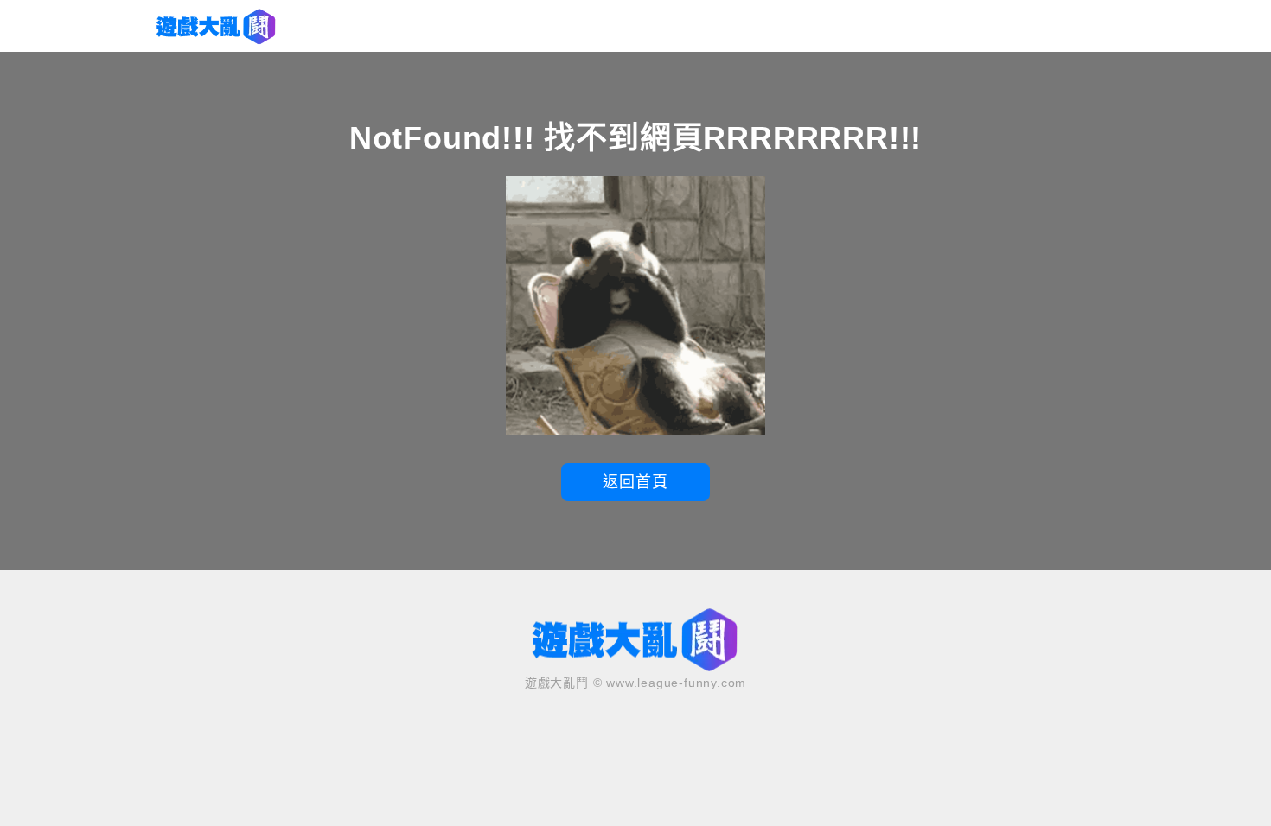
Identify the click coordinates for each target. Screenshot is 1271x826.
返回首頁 (635, 482)
